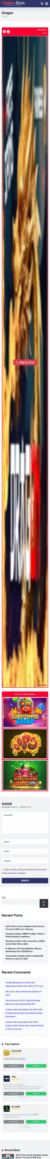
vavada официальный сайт (17, 982)
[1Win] (7, 1081)
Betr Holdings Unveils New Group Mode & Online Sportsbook (24, 1013)
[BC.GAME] (7, 1111)
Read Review (13, 1066)
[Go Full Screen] (8, 31)
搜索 (4, 897)
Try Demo (25, 712)
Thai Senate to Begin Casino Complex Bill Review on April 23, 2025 (24, 957)
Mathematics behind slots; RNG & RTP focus (24, 986)
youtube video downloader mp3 (18, 1009)
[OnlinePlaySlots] (13, 3)
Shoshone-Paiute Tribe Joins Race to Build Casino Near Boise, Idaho (25, 942)
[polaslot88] (7, 1055)
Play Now (36, 1066)
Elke (7, 991)
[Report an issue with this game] (4, 31)
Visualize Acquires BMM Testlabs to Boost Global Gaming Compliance (24, 935)
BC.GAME (16, 1107)
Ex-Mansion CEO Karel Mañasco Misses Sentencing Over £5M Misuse (23, 950)
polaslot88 (16, 1051)
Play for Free (26, 362)
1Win (14, 1077)
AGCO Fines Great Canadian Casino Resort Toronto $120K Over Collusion (25, 927)
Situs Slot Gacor (12, 1000)
